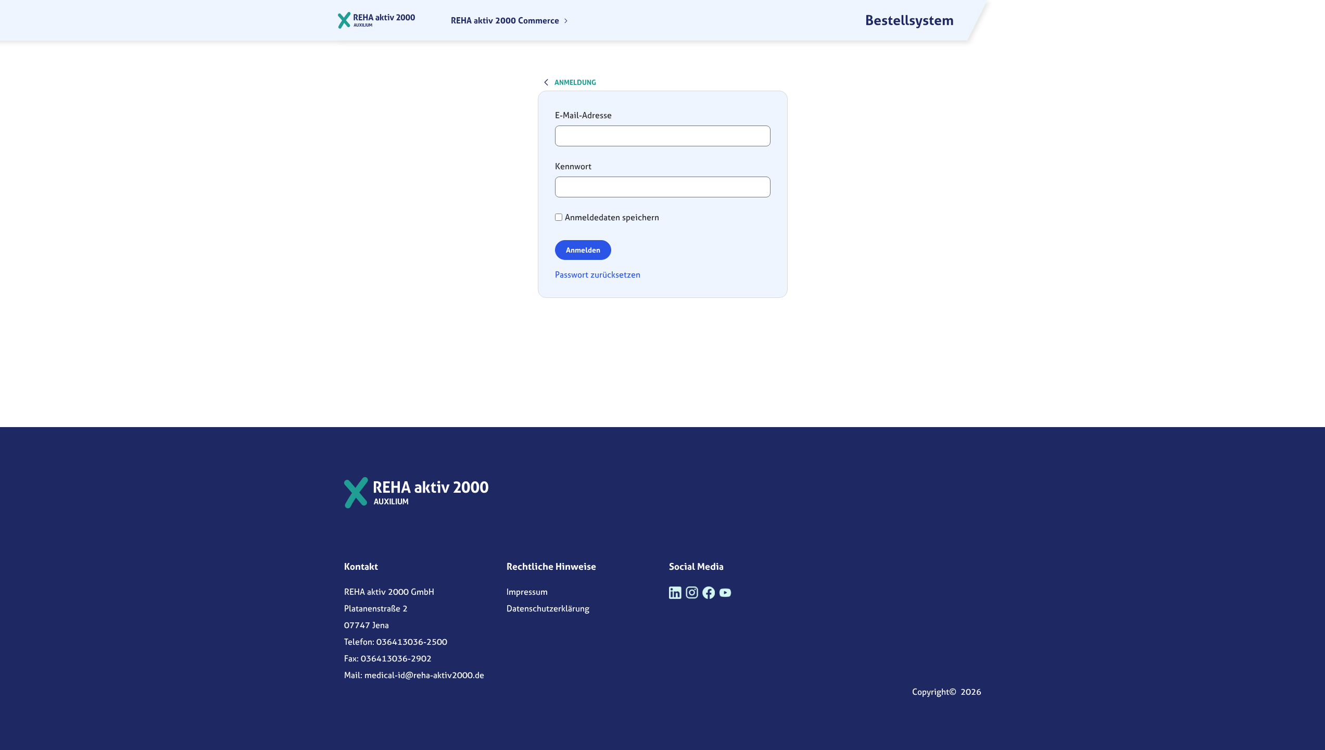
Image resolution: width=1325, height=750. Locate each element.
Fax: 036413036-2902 (388, 658)
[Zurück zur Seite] (546, 81)
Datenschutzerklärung (548, 608)
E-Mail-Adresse (583, 115)
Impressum (527, 591)
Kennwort (573, 166)
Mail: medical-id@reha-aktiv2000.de (414, 675)
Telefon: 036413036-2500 (395, 641)
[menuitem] (510, 20)
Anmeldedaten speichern (612, 217)
